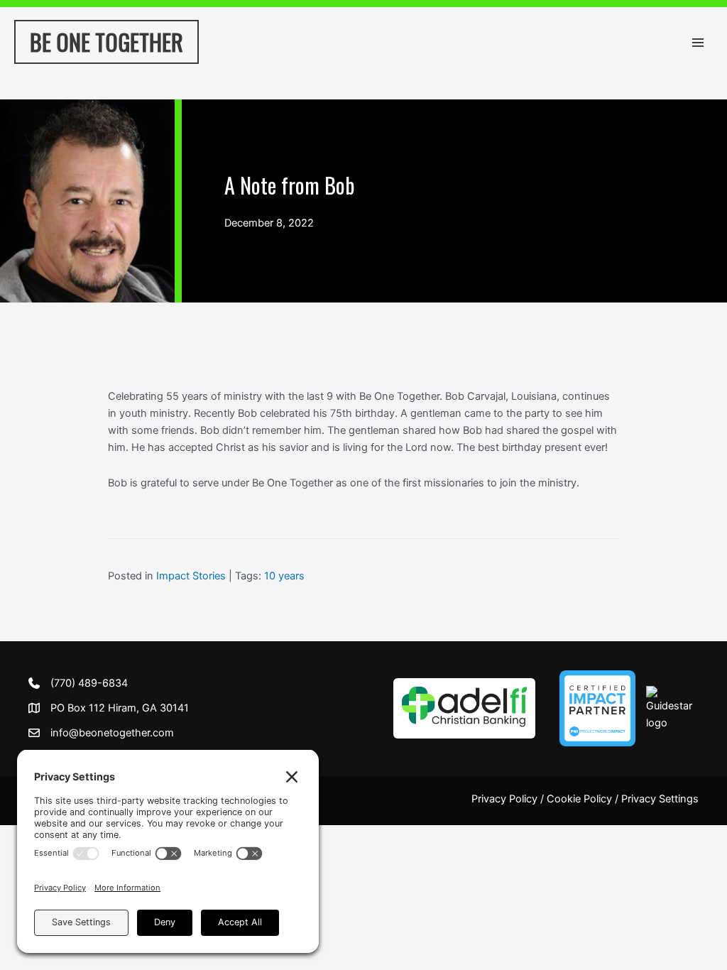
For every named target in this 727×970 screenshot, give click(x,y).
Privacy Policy (504, 798)
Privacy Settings (660, 798)
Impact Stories (191, 576)
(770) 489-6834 (89, 683)
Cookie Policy (579, 798)
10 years (284, 576)
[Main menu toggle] (698, 43)
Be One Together (106, 41)
